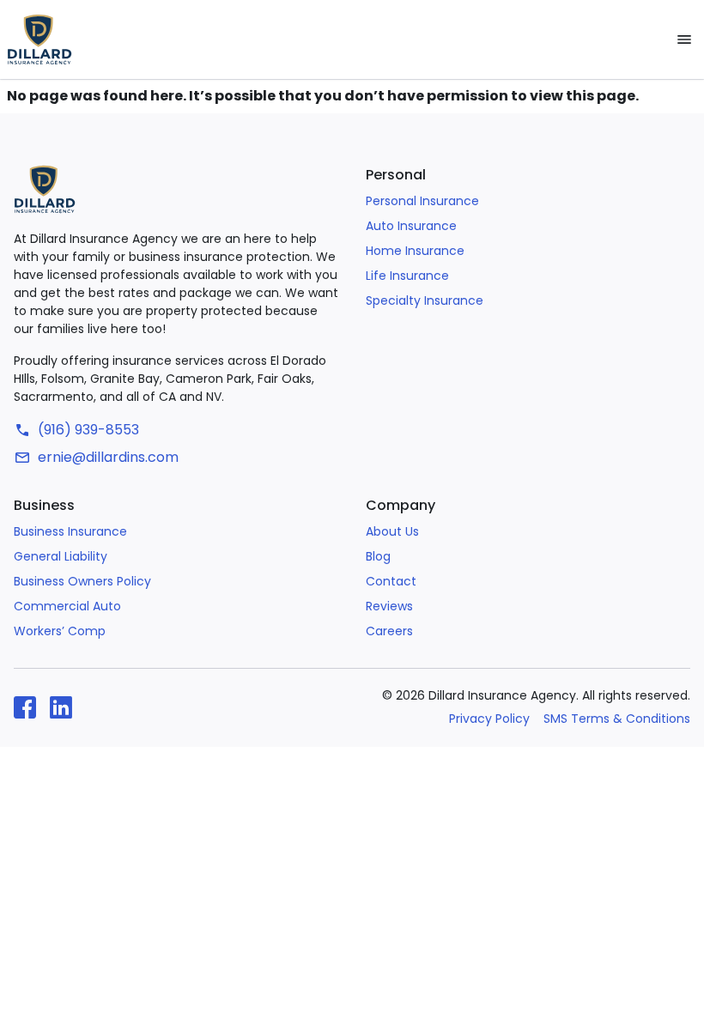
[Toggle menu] (684, 39)
